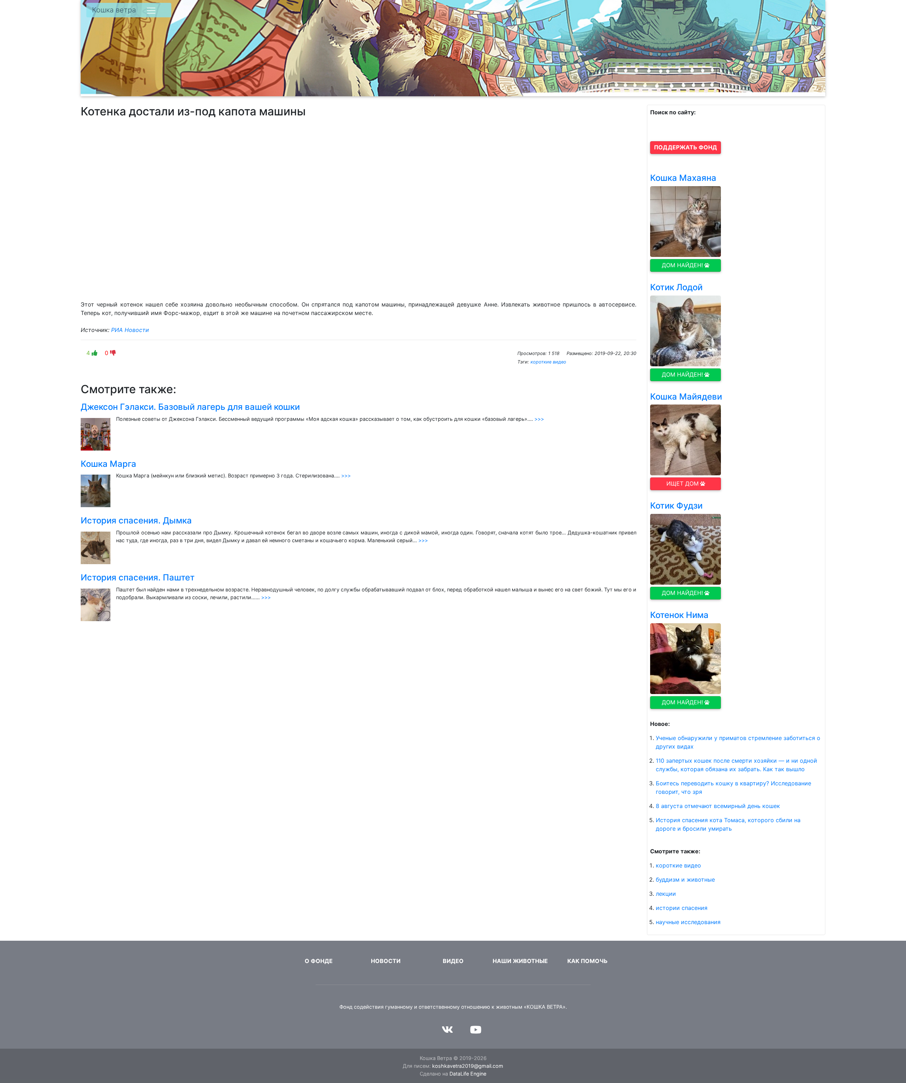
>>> (539, 419)
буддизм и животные (685, 879)
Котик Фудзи (676, 505)
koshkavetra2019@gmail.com (467, 1066)
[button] (685, 147)
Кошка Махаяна (683, 178)
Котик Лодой (676, 287)
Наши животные (520, 960)
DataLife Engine (467, 1074)
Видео (453, 960)
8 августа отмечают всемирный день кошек (718, 805)
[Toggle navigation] (151, 10)
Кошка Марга (108, 464)
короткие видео (548, 362)
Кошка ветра (114, 10)
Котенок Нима (679, 615)
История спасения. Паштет (138, 577)
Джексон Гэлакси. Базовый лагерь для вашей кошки (190, 407)
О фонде (319, 960)
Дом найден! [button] (682, 265)
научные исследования (688, 922)
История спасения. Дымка (136, 520)
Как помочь (587, 960)
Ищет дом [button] (682, 483)
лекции (666, 893)
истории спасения (681, 907)
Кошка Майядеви (686, 396)
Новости (386, 960)
